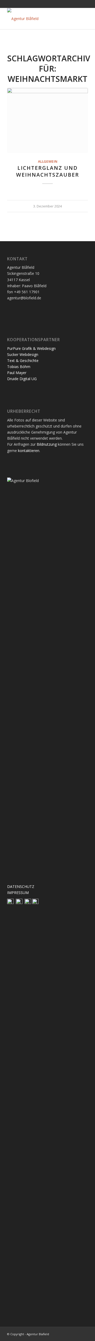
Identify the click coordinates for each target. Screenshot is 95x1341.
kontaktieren (28, 450)
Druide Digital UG (22, 378)
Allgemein (47, 161)
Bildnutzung (47, 444)
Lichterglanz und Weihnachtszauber (47, 171)
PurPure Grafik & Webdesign (32, 348)
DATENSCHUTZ (20, 886)
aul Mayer (18, 372)
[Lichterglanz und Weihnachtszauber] (47, 120)
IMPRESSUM (18, 892)
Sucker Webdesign (22, 354)
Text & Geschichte (23, 360)
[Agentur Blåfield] (39, 18)
